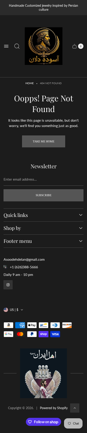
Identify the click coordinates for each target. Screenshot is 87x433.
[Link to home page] (43, 373)
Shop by (12, 228)
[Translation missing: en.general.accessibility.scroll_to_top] (74, 408)
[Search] (17, 46)
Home (29, 83)
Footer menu (18, 241)
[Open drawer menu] (6, 46)
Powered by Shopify (54, 408)
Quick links (16, 215)
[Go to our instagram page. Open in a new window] (8, 284)
